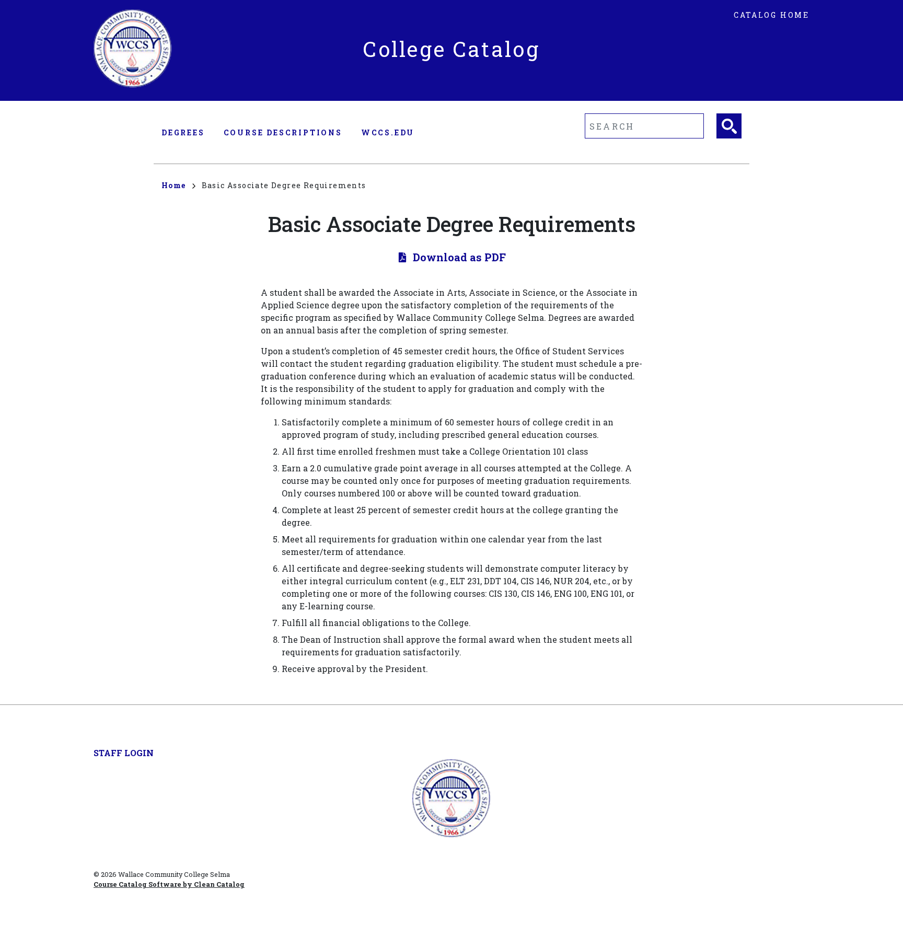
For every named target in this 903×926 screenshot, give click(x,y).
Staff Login (124, 752)
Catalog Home (771, 15)
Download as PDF (459, 257)
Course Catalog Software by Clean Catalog (169, 884)
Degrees (183, 132)
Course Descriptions (283, 132)
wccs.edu (387, 132)
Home (173, 185)
